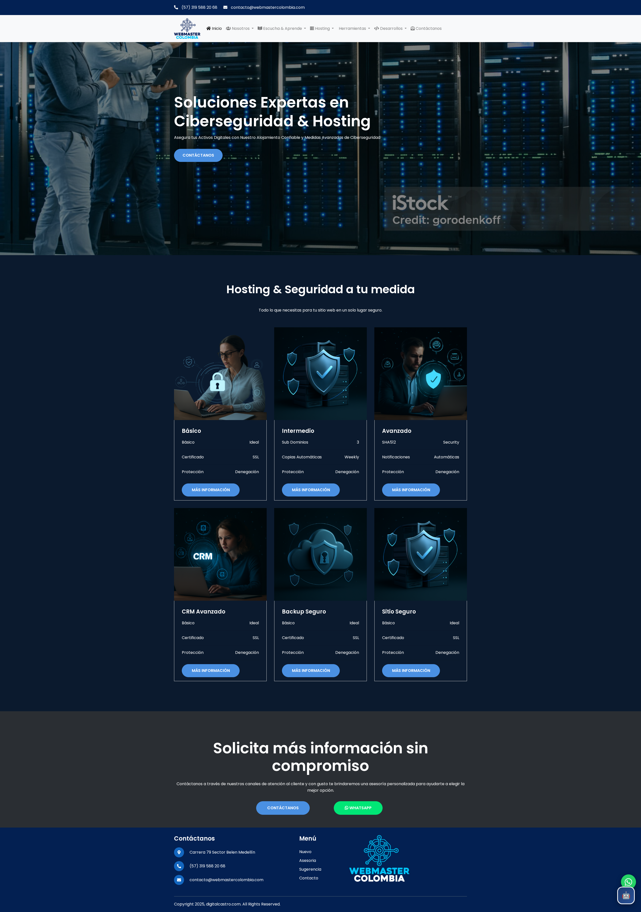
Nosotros (241, 28)
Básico (191, 431)
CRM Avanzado (203, 612)
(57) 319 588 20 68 (199, 7)
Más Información (211, 490)
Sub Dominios (295, 442)
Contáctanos (428, 28)
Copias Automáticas (302, 457)
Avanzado (396, 431)
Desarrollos (391, 28)
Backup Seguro (304, 612)
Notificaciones (396, 457)
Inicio (216, 28)
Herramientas (352, 28)
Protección (193, 472)
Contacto (308, 878)
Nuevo (305, 852)
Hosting (322, 28)
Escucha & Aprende (282, 28)
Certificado (193, 457)
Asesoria (307, 860)
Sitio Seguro (399, 612)
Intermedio (298, 431)
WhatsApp (360, 808)
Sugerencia (310, 869)
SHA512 (389, 442)
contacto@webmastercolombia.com (267, 7)
